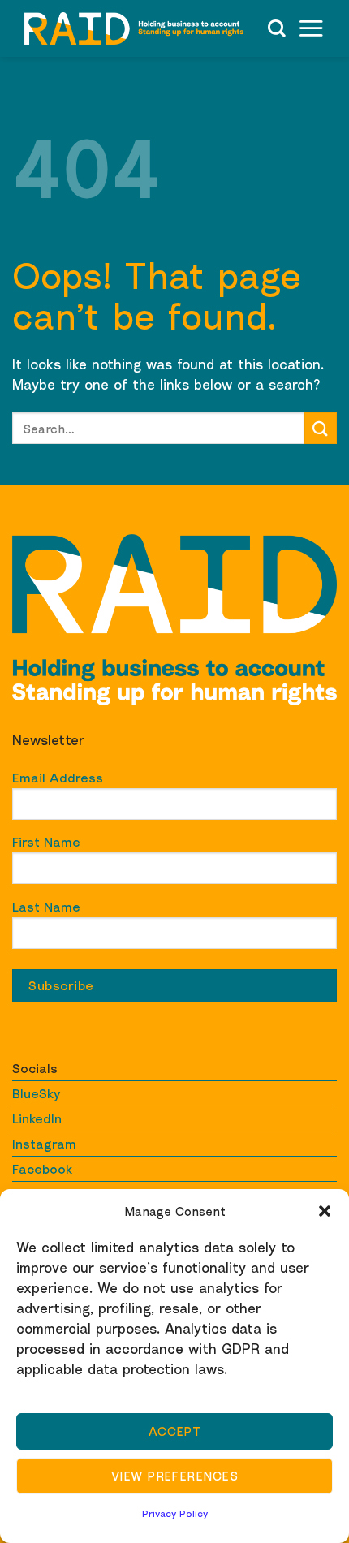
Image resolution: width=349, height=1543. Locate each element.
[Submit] (320, 428)
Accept (175, 1431)
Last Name (46, 907)
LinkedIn (37, 1118)
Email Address (57, 777)
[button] (325, 1211)
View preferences (174, 1475)
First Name (46, 842)
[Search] (277, 28)
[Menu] (311, 28)
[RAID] (133, 28)
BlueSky (36, 1093)
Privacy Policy (175, 1513)
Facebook (42, 1169)
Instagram (44, 1144)
